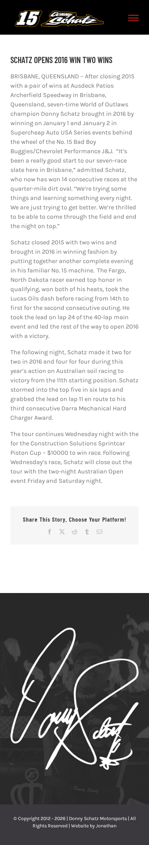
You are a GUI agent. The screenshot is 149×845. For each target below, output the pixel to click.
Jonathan (106, 826)
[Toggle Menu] (134, 18)
